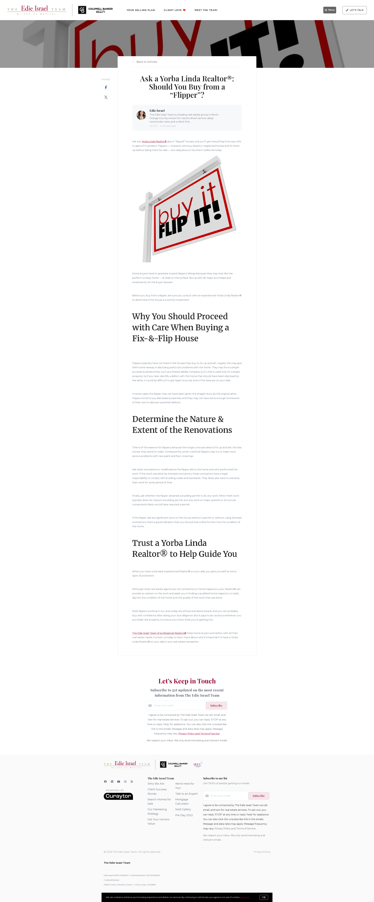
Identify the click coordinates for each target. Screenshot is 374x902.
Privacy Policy (262, 852)
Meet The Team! (206, 10)
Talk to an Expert (186, 793)
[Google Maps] (131, 782)
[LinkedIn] (112, 781)
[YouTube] (118, 781)
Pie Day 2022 (184, 815)
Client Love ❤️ (175, 10)
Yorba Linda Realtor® (154, 141)
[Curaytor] (118, 799)
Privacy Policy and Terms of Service (199, 733)
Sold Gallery (183, 809)
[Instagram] (125, 781)
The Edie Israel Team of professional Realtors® (159, 633)
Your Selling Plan (141, 10)
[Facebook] (105, 781)
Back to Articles (147, 61)
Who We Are (156, 783)
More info (244, 897)
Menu (331, 10)
